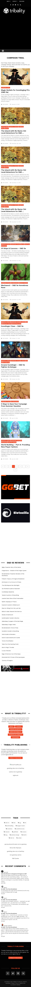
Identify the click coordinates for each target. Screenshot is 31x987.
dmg (6, 835)
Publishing (21, 1)
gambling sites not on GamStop (15, 768)
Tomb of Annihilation (7, 641)
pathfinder (15, 832)
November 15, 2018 (16, 260)
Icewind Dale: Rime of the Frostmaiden (12, 598)
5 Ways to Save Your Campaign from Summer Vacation (14, 405)
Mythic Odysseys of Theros (9, 601)
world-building (10, 825)
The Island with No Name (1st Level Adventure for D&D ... (13, 132)
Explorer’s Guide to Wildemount (11, 605)
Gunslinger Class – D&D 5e (12, 326)
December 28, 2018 (16, 143)
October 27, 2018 (15, 338)
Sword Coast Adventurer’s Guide (11, 637)
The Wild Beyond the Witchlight (10, 585)
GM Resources (14, 283)
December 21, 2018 (16, 182)
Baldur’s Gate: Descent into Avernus (12, 611)
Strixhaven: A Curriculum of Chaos (11, 582)
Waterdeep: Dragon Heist (9, 624)
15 (27, 466)
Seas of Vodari (23, 283)
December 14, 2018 (16, 221)
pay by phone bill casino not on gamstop (16, 844)
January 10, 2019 (15, 104)
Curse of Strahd (6, 650)
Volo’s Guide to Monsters (8, 634)
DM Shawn (5, 104)
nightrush (15, 775)
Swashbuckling (16, 323)
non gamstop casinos (15, 855)
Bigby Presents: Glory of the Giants (11, 567)
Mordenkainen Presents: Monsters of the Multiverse (13, 574)
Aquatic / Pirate (13, 126)
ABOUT (11, 726)
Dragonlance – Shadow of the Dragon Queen (14, 570)
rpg (20, 822)
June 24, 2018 (14, 459)
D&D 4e (12, 838)
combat (19, 838)
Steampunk (6, 362)
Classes (22, 322)
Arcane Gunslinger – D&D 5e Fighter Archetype (13, 366)
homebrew (9, 828)
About (8, 1)
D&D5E (24, 835)
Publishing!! (15, 737)
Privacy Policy (15, 983)
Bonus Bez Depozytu (15, 848)
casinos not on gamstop (15, 772)
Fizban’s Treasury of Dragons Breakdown (13, 578)
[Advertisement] (15, 31)
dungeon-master (21, 825)
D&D (14, 822)
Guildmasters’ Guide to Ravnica (10, 618)
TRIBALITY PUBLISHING (15, 758)
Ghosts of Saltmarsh (7, 614)
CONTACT (18, 726)
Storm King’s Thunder (8, 647)
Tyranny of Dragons (7, 660)
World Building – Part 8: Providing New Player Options (15, 446)
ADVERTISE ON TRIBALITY (15, 734)
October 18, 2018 (15, 379)
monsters (24, 832)
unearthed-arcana (20, 828)
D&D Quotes (15, 858)
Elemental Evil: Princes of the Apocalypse (13, 657)
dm (25, 822)
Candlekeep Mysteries (8, 592)
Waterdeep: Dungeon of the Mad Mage (12, 621)
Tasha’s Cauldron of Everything (10, 595)
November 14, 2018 (16, 299)
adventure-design (15, 835)
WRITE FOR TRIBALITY (15, 732)
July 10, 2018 (14, 418)
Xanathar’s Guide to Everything (10, 631)
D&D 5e (7, 128)
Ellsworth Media (15, 984)
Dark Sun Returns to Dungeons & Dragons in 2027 (14, 873)
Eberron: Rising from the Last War (11, 608)
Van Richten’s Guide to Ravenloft (11, 588)
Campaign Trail (5, 87)
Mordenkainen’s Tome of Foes (10, 628)
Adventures (4, 126)
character (7, 832)
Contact (14, 1)
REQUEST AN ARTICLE (15, 729)
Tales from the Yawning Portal (10, 644)
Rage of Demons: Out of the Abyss (11, 654)
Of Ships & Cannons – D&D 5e (13, 248)
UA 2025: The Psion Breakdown (9, 889)
